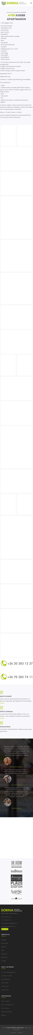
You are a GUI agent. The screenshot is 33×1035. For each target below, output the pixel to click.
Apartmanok (4, 943)
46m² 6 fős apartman (7, 1005)
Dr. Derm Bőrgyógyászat (8, 972)
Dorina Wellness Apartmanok (15, 1028)
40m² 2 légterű (5, 1001)
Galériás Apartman (6, 1012)
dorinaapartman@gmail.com (9, 923)
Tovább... (5, 929)
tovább (2, 703)
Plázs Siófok (4, 983)
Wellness (3, 947)
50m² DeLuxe (5, 1008)
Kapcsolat (4, 954)
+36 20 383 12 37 (6, 917)
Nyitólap (3, 940)
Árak (2, 950)
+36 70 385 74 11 (6, 920)
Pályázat (3, 961)
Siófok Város (5, 990)
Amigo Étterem (5, 979)
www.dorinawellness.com (8, 926)
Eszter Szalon (5, 986)
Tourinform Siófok (6, 976)
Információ (4, 957)
